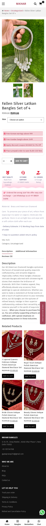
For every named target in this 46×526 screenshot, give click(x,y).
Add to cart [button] (8, 376)
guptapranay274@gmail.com (13, 454)
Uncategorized (17, 11)
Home (6, 11)
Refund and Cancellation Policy (14, 511)
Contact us (6, 480)
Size (4, 119)
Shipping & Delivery (9, 497)
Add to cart (21, 161)
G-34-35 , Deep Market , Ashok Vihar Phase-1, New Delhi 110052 (21, 443)
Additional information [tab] (26, 251)
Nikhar (21, 3)
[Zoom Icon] (23, 50)
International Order (43, 313)
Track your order (8, 493)
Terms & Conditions (9, 502)
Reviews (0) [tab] (7, 256)
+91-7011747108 (8, 449)
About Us (5, 466)
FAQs (4, 476)
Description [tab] (7, 251)
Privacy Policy (7, 507)
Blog (3, 471)
